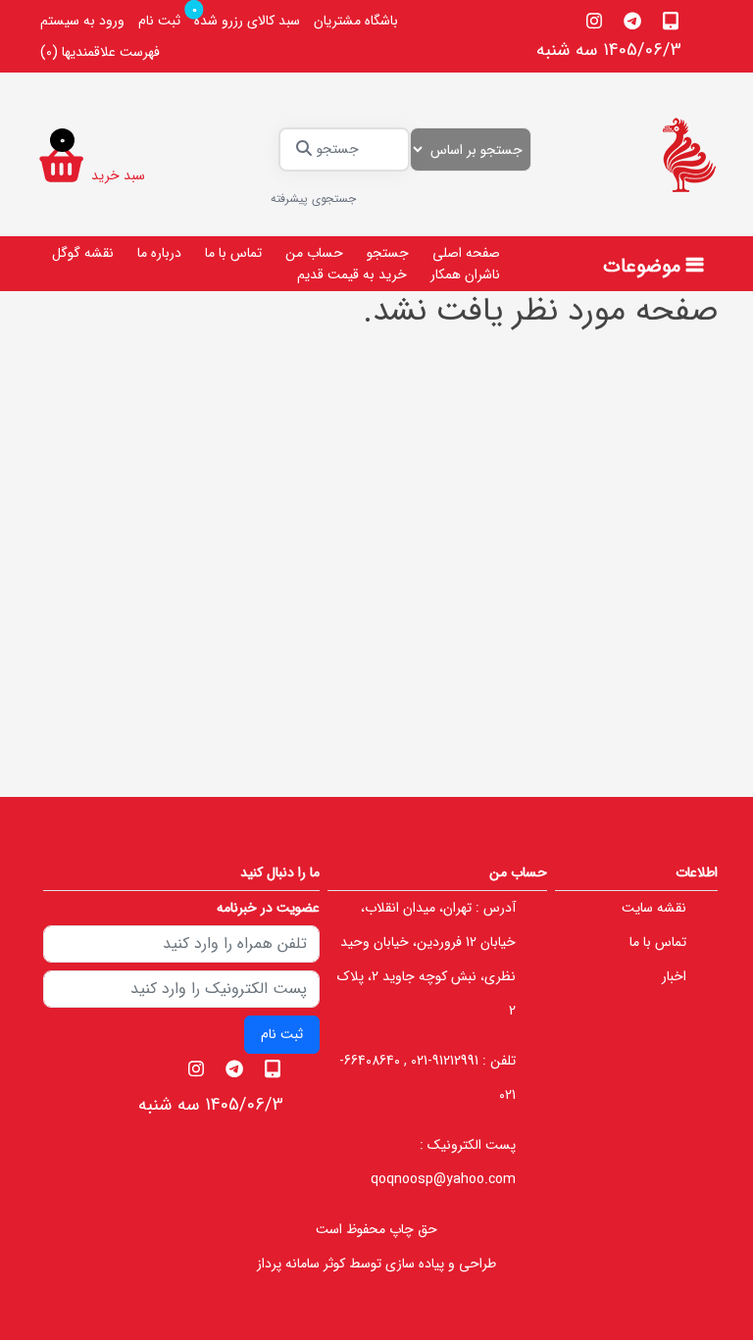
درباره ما (159, 253)
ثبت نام (159, 20)
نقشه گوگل (83, 253)
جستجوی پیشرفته (313, 198)
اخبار (674, 976)
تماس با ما (233, 253)
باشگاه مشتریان (356, 20)
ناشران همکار (465, 274)
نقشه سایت (654, 907)
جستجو (388, 253)
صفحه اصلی (466, 253)
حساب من (314, 253)
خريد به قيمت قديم (352, 274)
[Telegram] (633, 20)
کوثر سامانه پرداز (301, 1263)
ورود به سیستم (82, 20)
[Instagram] (594, 20)
